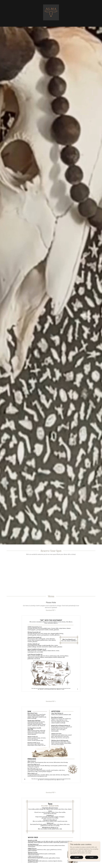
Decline (77, 857)
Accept (91, 857)
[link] (51, 12)
